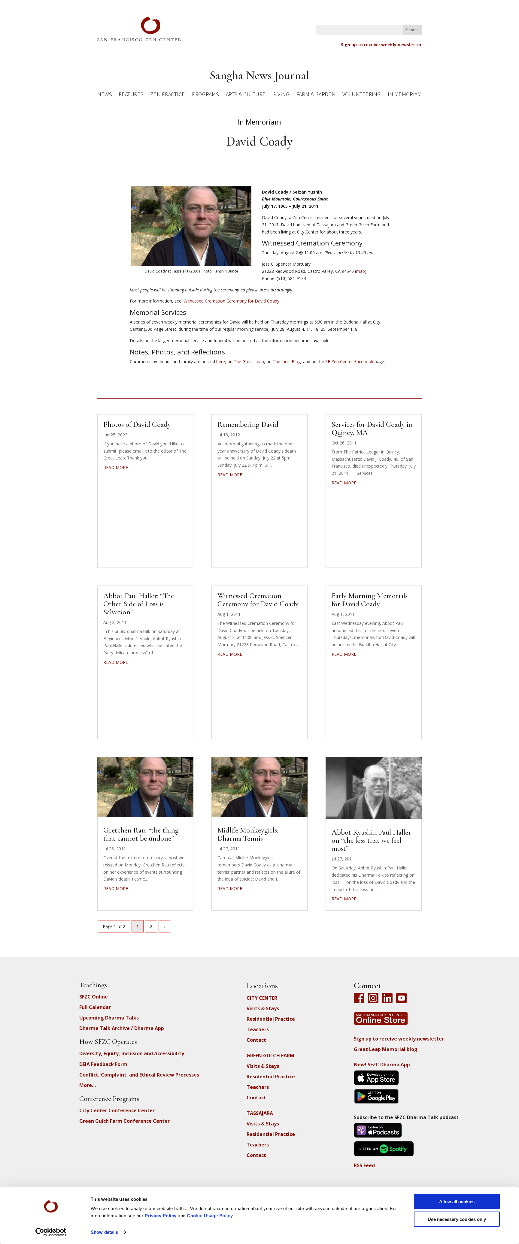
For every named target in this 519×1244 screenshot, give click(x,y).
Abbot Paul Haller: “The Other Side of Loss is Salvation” (138, 603)
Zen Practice (167, 95)
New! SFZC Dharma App (382, 1064)
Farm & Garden (315, 95)
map (360, 271)
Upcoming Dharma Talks (109, 1017)
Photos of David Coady (137, 424)
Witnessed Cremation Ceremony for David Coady (231, 301)
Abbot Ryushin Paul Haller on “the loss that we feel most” (371, 840)
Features (131, 95)
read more (115, 467)
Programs (205, 95)
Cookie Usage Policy (210, 1215)
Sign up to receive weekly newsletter (381, 44)
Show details (104, 1232)
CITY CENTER (262, 998)
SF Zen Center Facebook (349, 361)
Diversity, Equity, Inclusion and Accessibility (131, 1053)
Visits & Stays (263, 1008)
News (104, 95)
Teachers (258, 1029)
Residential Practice (271, 1019)
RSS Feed (364, 1165)
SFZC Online (93, 996)
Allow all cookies (457, 1201)
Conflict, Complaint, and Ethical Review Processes (139, 1074)
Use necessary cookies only (457, 1218)
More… (87, 1085)
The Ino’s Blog (287, 361)
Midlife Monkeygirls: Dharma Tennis (247, 834)
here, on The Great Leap (240, 361)
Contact (256, 1040)
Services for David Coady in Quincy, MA (372, 428)
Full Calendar (95, 1007)
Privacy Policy (161, 1215)
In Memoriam (404, 95)
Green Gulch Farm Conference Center (124, 1121)
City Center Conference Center (117, 1110)
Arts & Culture (246, 95)
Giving (280, 95)
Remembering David (247, 424)
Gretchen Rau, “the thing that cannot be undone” (141, 834)
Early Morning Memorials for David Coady (370, 599)
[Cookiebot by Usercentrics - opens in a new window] (51, 1232)
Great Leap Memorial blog (385, 1049)
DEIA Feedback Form (103, 1064)
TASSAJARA (260, 1113)
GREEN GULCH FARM (270, 1055)
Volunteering (361, 95)
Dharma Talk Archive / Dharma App (121, 1028)
